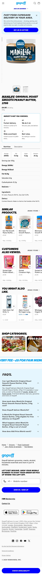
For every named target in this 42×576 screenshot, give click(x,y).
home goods (6, 394)
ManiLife (8, 96)
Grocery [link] (12, 445)
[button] (39, 3)
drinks (31, 392)
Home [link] (4, 445)
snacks (25, 392)
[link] (21, 3)
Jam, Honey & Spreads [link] (13, 447)
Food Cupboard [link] (23, 445)
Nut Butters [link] (28, 447)
